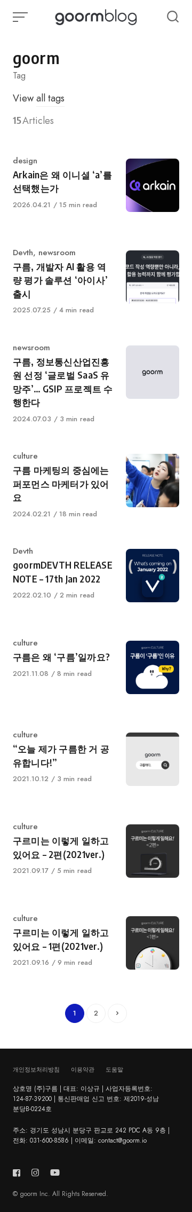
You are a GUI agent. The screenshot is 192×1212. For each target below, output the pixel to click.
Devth (23, 252)
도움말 (114, 1069)
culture (25, 456)
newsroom (57, 252)
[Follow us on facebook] (19, 1173)
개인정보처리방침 (36, 1069)
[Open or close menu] (21, 17)
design (25, 161)
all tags (50, 98)
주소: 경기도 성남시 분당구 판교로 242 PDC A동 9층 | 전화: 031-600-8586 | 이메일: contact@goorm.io (91, 1135)
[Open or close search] (172, 17)
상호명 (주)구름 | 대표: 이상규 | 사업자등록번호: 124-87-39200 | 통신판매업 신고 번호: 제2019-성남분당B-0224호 (86, 1099)
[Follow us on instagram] (35, 1173)
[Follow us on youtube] (55, 1173)
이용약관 (82, 1069)
